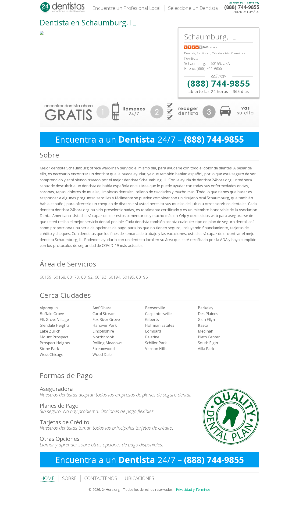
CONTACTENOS (100, 478)
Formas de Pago (66, 375)
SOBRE (69, 478)
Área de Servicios (68, 264)
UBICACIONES (139, 478)
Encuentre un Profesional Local (126, 8)
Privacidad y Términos (193, 489)
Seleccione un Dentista (193, 8)
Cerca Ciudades (65, 295)
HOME (47, 478)
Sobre (49, 155)
